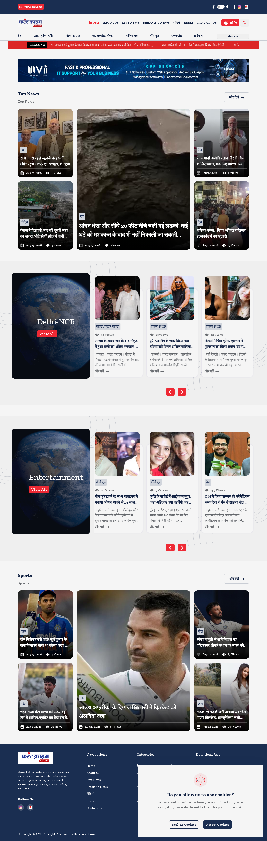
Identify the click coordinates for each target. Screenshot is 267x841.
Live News (131, 22)
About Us (111, 22)
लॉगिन (233, 22)
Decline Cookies (184, 824)
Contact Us (207, 22)
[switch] (221, 7)
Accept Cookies (217, 824)
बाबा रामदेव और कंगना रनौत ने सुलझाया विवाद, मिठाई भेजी (150, 45)
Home (95, 22)
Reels (189, 22)
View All (47, 333)
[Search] (244, 23)
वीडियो (177, 22)
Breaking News (156, 22)
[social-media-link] (239, 7)
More (231, 36)
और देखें (234, 97)
